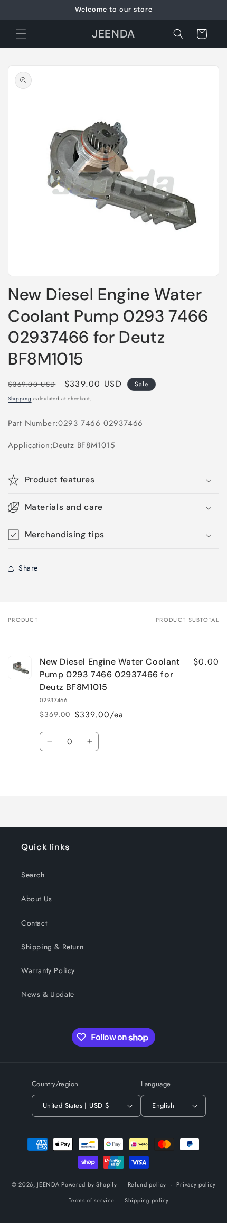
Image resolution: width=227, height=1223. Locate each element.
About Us (36, 898)
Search (33, 875)
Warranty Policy (48, 970)
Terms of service (91, 1200)
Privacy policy (195, 1184)
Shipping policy (147, 1200)
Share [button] (28, 568)
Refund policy (147, 1184)
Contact (34, 923)
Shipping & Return (52, 946)
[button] (21, 33)
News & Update (47, 994)
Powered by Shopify (89, 1184)
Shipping (20, 399)
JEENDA (48, 1184)
